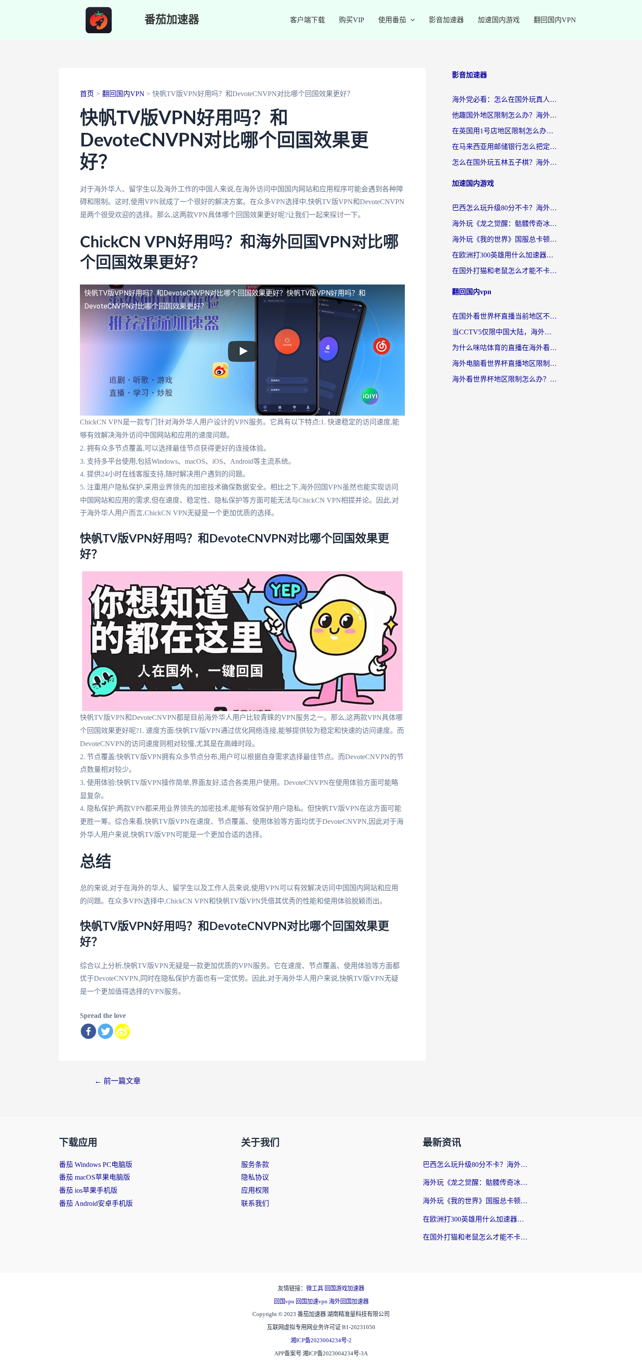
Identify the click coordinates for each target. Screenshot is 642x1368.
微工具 (315, 1288)
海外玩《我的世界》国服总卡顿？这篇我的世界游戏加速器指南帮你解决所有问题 (504, 239)
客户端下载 (307, 20)
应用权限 (255, 1190)
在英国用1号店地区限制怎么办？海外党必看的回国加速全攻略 (504, 131)
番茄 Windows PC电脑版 (95, 1164)
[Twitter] (105, 1031)
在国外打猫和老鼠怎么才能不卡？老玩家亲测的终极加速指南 (504, 270)
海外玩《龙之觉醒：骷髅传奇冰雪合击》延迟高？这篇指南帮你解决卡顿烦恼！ (504, 223)
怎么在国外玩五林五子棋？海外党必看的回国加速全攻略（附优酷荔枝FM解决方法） (504, 162)
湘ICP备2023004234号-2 (321, 1340)
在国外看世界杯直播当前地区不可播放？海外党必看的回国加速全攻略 (504, 316)
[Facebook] (88, 1031)
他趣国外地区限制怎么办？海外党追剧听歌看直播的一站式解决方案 (504, 115)
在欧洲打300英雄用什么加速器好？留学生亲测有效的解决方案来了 (504, 255)
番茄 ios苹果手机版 (88, 1190)
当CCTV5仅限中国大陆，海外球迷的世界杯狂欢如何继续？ (504, 332)
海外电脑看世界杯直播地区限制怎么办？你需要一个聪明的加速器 (504, 363)
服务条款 (255, 1164)
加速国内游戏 (499, 20)
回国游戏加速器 (344, 1288)
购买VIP (351, 20)
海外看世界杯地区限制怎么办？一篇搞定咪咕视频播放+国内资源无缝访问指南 (504, 379)
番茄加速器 (172, 19)
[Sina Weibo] (122, 1031)
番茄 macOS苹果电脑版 (94, 1177)
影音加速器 (446, 20)
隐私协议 (255, 1177)
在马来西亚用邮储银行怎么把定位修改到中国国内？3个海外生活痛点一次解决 (504, 146)
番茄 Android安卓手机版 (96, 1203)
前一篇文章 (117, 1081)
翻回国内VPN (555, 20)
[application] (410, 20)
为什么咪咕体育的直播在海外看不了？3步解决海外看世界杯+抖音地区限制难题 (504, 347)
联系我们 (255, 1203)
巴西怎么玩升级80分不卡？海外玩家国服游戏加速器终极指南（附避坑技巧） (504, 208)
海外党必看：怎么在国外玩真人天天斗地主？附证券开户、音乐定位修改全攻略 (504, 99)
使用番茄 (392, 20)
